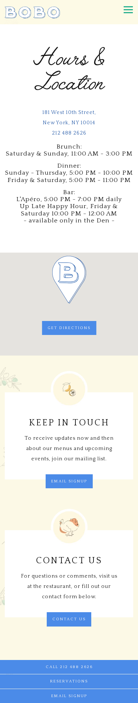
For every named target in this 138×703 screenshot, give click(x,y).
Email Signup (69, 481)
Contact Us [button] (69, 619)
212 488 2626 (69, 133)
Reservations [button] (69, 681)
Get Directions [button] (69, 328)
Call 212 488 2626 (69, 667)
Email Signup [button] (69, 696)
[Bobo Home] (32, 12)
